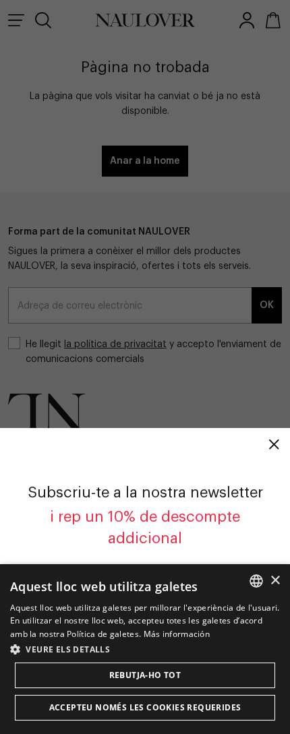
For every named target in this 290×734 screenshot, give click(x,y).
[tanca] (274, 444)
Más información (177, 634)
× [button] (275, 581)
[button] (145, 649)
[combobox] (256, 581)
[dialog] (145, 649)
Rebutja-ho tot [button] (145, 675)
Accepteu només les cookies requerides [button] (145, 707)
